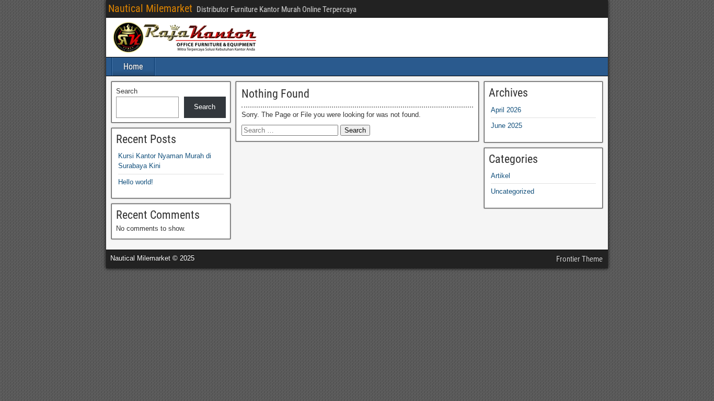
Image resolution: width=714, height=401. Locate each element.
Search (126, 91)
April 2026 (506, 110)
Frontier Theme (579, 259)
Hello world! (135, 182)
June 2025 (506, 125)
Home (133, 67)
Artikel (500, 176)
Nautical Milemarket (150, 8)
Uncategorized (512, 191)
